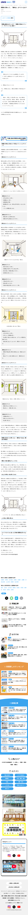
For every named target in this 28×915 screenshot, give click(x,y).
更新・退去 (20, 781)
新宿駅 (12, 581)
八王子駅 (8, 581)
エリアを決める (20, 775)
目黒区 (8, 589)
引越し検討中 (7, 775)
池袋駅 (2, 579)
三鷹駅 (22, 579)
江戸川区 (10, 587)
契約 (25, 762)
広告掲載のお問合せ (20, 893)
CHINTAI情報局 (7, 5)
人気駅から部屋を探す (14, 883)
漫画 (12, 764)
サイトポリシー (23, 891)
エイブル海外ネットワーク (10, 902)
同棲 (21, 762)
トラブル (9, 637)
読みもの (7, 788)
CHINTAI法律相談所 (7, 762)
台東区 (12, 589)
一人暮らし (16, 762)
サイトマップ (4, 891)
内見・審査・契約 (11, 707)
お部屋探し (2, 5)
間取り (16, 764)
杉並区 (18, 587)
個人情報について (7, 893)
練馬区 (14, 587)
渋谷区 (4, 589)
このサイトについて (11, 891)
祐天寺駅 (17, 581)
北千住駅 (11, 579)
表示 (12, 18)
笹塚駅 (19, 579)
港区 (2, 587)
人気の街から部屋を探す (14, 887)
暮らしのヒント (10, 645)
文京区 (5, 587)
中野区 (22, 587)
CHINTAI (2, 9)
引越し (7, 781)
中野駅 (6, 579)
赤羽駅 (15, 579)
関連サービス (20, 902)
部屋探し (11, 5)
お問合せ (13, 893)
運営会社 (18, 891)
